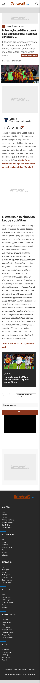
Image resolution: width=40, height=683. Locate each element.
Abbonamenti (6, 597)
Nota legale (6, 627)
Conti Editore (6, 583)
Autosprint (5, 570)
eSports (5, 555)
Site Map (5, 655)
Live (3, 512)
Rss (3, 595)
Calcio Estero (6, 525)
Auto (3, 567)
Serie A (16, 26)
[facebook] (4, 128)
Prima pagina (6, 600)
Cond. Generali (7, 637)
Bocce (4, 552)
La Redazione (6, 622)
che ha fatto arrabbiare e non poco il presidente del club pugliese (18, 163)
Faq (3, 625)
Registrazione (7, 652)
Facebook (8, 669)
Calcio (9, 26)
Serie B (4, 517)
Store (4, 605)
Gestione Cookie (7, 632)
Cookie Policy (7, 630)
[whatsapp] (8, 128)
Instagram (17, 669)
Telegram (31, 669)
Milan (35, 55)
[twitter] (13, 128)
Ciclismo (5, 545)
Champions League (8, 520)
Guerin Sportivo (7, 577)
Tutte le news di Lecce (24, 395)
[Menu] (3, 3)
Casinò (4, 660)
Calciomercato (7, 528)
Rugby (4, 542)
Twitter (24, 669)
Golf (3, 550)
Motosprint (6, 575)
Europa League (7, 522)
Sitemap (5, 607)
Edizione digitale (7, 602)
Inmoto (4, 572)
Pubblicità (5, 650)
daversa (24, 55)
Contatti (5, 620)
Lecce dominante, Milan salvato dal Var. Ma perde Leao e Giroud (16, 379)
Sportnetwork (7, 580)
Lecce (22, 26)
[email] (17, 128)
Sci (3, 540)
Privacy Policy (7, 635)
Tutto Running (7, 547)
